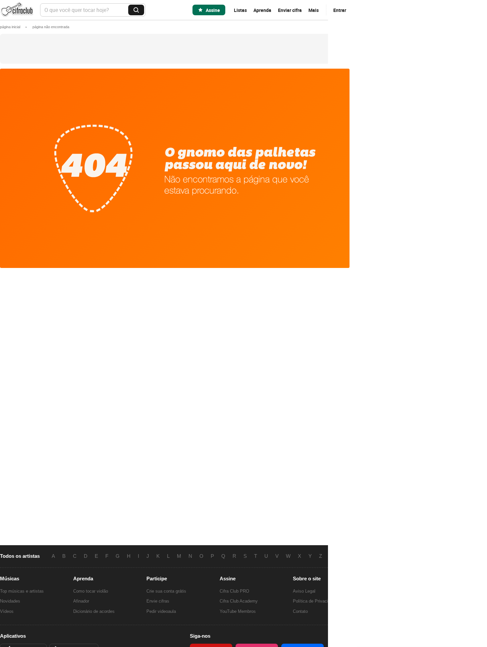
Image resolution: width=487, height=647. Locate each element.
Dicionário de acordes (94, 611)
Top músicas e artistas (22, 591)
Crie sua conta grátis (166, 591)
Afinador (81, 601)
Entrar (339, 10)
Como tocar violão (90, 591)
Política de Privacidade (315, 601)
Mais (313, 10)
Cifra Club (16, 10)
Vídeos (7, 611)
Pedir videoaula (161, 611)
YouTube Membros (238, 611)
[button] (50, 27)
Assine (213, 10)
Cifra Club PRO (234, 591)
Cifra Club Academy (239, 601)
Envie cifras (157, 601)
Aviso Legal (304, 591)
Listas (240, 10)
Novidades (10, 601)
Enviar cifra (290, 10)
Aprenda (262, 10)
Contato (300, 611)
